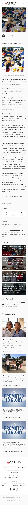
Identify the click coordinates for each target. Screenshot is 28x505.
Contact (11, 477)
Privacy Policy (17, 499)
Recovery (6, 483)
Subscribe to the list (15, 230)
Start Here (17, 477)
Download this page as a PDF (14, 196)
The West (6, 19)
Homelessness (20, 483)
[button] (2, 3)
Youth (10, 485)
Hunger (4, 485)
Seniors (15, 485)
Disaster (12, 483)
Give (23, 477)
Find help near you (14, 472)
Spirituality (22, 485)
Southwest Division (6, 203)
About (5, 477)
